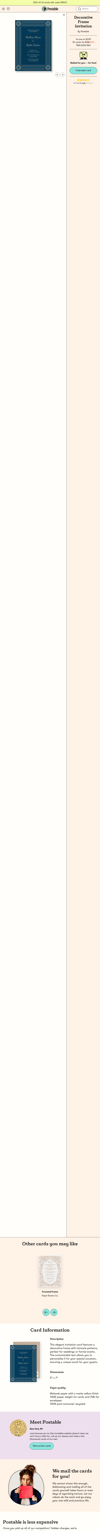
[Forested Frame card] (50, 1271)
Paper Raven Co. (50, 1296)
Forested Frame (50, 1292)
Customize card (83, 70)
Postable (85, 31)
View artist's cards (42, 1446)
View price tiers (83, 45)
